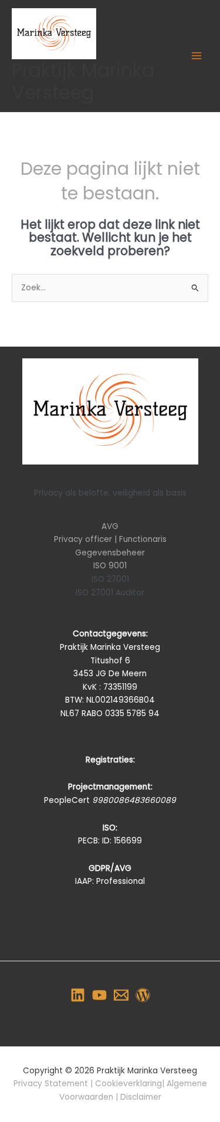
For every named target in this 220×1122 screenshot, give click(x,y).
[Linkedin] (77, 995)
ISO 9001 (110, 565)
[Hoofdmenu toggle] (197, 56)
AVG (110, 526)
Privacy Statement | (54, 1083)
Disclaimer (140, 1097)
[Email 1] (121, 995)
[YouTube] (99, 995)
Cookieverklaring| (131, 1083)
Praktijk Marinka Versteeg (83, 81)
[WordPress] (143, 995)
